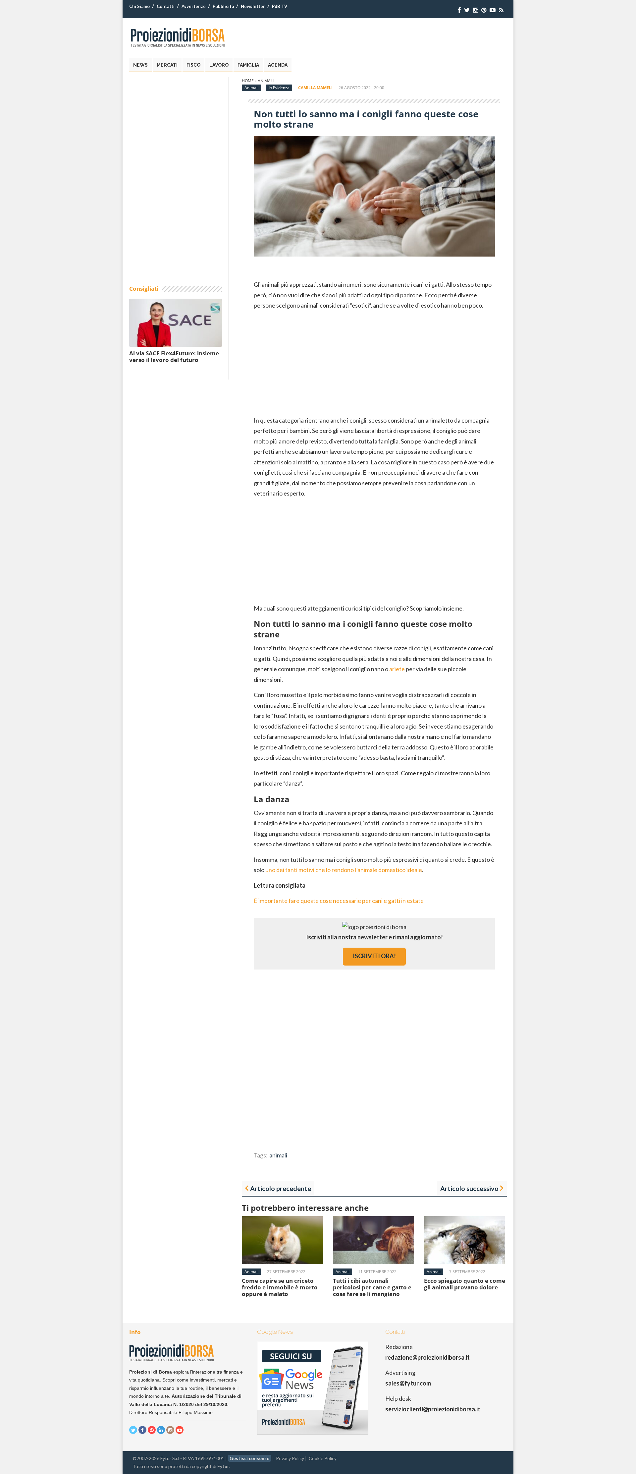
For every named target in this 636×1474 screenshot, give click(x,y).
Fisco (193, 65)
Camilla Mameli (315, 87)
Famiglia (248, 65)
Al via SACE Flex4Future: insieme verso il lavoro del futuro (174, 356)
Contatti (166, 6)
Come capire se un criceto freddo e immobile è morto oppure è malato (280, 1287)
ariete (397, 669)
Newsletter (253, 6)
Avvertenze (194, 6)
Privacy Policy (290, 1458)
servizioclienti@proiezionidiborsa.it (432, 1409)
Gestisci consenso (250, 1458)
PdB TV (279, 6)
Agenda (278, 65)
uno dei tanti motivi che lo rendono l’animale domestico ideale (343, 869)
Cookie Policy (323, 1458)
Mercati (167, 65)
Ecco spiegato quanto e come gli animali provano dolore (464, 1284)
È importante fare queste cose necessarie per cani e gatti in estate (339, 900)
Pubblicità (223, 6)
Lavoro (219, 65)
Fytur (223, 1466)
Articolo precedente (280, 1188)
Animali (266, 81)
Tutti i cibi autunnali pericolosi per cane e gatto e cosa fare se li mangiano (372, 1287)
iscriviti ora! (374, 956)
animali (278, 1155)
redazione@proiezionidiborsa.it (427, 1357)
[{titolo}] (459, 10)
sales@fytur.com (408, 1383)
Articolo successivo (469, 1188)
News (140, 65)
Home (248, 81)
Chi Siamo (139, 6)
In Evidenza (279, 87)
